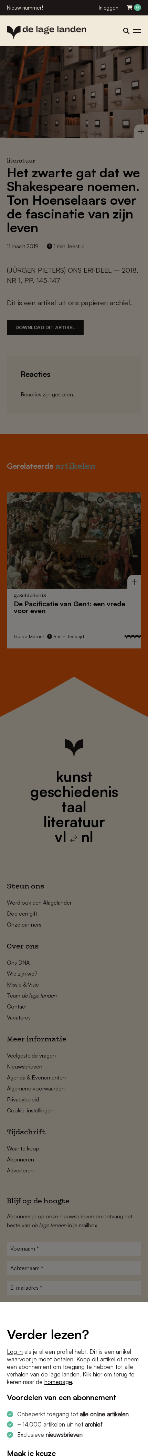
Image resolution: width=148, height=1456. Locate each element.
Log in (15, 1351)
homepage (58, 1381)
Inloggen (108, 7)
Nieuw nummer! (25, 7)
